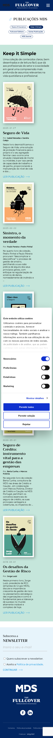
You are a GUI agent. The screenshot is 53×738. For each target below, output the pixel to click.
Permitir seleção (26, 415)
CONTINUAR (10, 670)
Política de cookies (39, 728)
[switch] (45, 368)
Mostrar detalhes (35, 398)
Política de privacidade (29, 664)
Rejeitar (26, 424)
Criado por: (22, 734)
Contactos (11, 728)
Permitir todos (26, 407)
